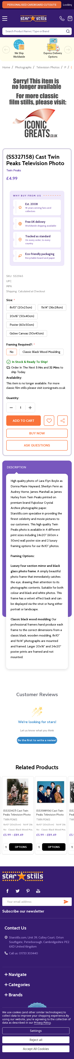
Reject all (36, 1040)
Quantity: (12, 398)
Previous (6, 49)
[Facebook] (7, 890)
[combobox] (37, 31)
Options (21, 847)
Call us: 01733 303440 (23, 953)
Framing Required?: (20, 344)
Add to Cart (23, 421)
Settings (36, 1031)
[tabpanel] (17, 815)
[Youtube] (38, 890)
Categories (19, 984)
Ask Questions (37, 445)
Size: (10, 300)
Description (16, 467)
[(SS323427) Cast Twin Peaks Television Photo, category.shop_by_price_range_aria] (17, 791)
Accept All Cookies (36, 1049)
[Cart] (70, 18)
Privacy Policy (42, 1022)
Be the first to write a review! (37, 740)
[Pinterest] (28, 890)
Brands (16, 994)
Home (6, 67)
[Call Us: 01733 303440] (63, 18)
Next (68, 49)
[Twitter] (18, 890)
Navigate (18, 974)
